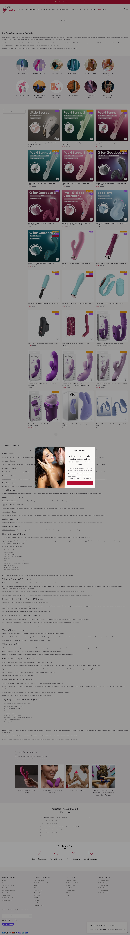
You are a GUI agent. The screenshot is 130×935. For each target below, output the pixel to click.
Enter (80, 483)
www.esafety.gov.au (85, 478)
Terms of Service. (82, 473)
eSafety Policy (72, 476)
